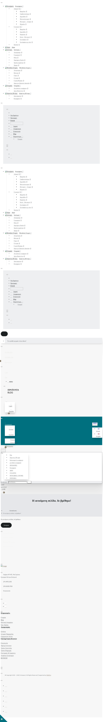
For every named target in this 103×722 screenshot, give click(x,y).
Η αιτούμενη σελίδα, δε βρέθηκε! (12, 513)
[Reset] (4, 333)
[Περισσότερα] (6, 437)
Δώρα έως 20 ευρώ (15, 457)
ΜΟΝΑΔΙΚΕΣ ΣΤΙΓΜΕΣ (16, 475)
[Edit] (1, 2)
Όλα (11, 455)
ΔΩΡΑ (11, 470)
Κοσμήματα (13, 468)
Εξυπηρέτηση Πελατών (9, 639)
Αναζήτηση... (4, 482)
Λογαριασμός (5, 627)
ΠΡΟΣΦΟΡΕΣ (13, 465)
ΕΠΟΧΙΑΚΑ (13, 478)
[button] (99, 430)
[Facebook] (11, 154)
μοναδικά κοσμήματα (15, 462)
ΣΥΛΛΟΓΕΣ (13, 473)
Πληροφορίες (5, 613)
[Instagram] (11, 157)
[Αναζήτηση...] (3, 450)
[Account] (7, 400)
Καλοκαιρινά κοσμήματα (16, 460)
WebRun (48, 675)
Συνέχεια (6, 525)
